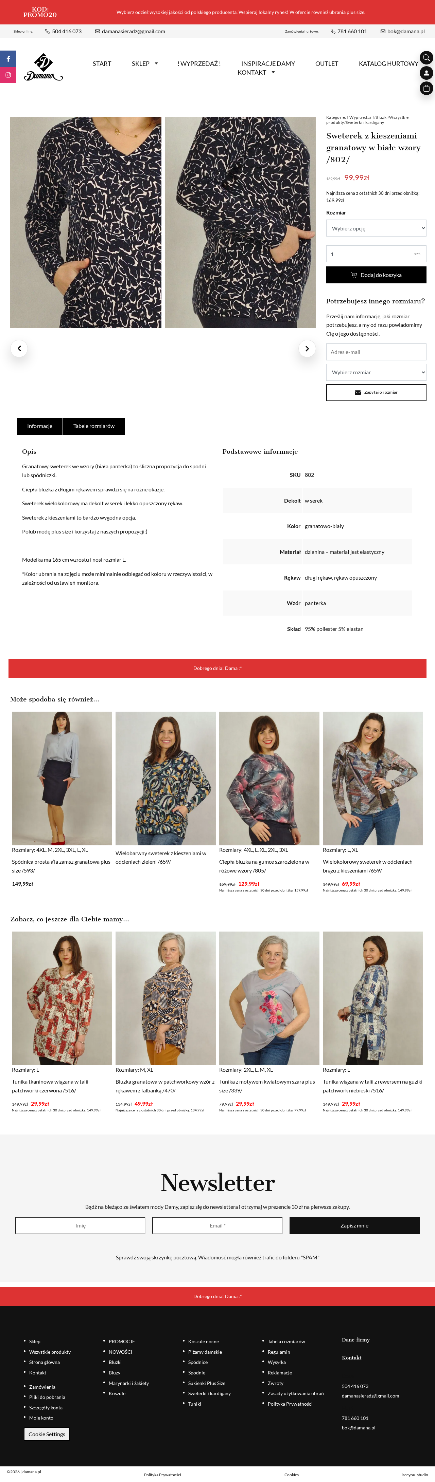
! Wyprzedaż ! (360, 117)
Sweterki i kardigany (365, 122)
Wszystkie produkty (50, 1352)
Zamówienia (42, 1387)
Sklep (141, 63)
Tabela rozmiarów (286, 1341)
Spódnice (198, 1362)
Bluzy (114, 1372)
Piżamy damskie (205, 1352)
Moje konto (41, 1418)
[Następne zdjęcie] (307, 348)
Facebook (8, 59)
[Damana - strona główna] (43, 67)
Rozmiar (336, 212)
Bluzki (382, 117)
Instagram (8, 75)
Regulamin (279, 1352)
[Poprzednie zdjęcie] (19, 348)
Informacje (39, 426)
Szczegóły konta (46, 1407)
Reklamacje (280, 1372)
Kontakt (252, 72)
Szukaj (426, 57)
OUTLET (326, 63)
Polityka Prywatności (290, 1404)
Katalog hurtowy (388, 63)
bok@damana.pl (406, 31)
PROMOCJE (122, 1341)
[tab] (40, 426)
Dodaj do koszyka (381, 274)
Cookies (291, 1474)
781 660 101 (352, 31)
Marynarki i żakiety (129, 1383)
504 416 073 (67, 31)
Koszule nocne (203, 1341)
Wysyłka (277, 1362)
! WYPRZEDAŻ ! (199, 63)
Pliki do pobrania (47, 1397)
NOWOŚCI (120, 1352)
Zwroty (275, 1383)
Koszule (117, 1393)
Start (102, 63)
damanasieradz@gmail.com (133, 31)
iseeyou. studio (415, 1474)
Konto (426, 73)
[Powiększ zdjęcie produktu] (85, 222)
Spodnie (196, 1372)
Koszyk (426, 88)
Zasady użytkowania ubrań (296, 1393)
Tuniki (194, 1404)
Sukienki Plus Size (206, 1383)
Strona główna (44, 1362)
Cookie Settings (47, 1434)
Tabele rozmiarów (94, 426)
